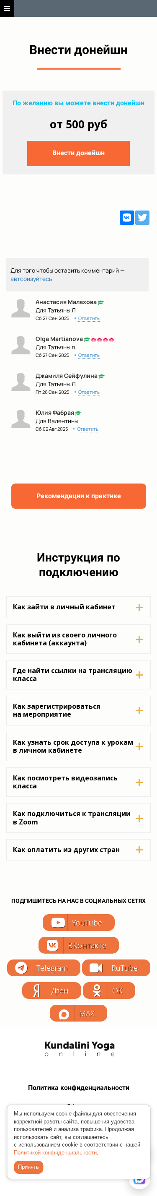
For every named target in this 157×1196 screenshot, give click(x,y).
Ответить (89, 318)
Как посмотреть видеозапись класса (65, 781)
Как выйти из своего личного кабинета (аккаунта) (65, 638)
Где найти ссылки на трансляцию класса (72, 674)
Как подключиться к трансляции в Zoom (72, 817)
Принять (28, 1167)
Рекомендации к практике (78, 496)
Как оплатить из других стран (66, 849)
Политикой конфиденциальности (55, 1152)
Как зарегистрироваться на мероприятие (56, 710)
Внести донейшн (78, 153)
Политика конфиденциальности (78, 1088)
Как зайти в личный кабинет (64, 606)
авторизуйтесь (31, 279)
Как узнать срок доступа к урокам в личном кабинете (73, 746)
